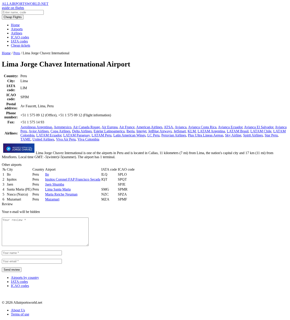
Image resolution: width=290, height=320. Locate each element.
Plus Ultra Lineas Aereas (205, 135)
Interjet (141, 131)
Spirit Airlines (253, 135)
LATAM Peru (101, 135)
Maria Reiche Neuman (61, 194)
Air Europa (110, 127)
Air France (127, 127)
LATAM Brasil (238, 131)
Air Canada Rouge (86, 127)
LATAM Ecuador (48, 135)
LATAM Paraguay (76, 135)
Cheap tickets (20, 45)
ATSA (168, 127)
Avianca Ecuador (230, 127)
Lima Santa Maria (58, 189)
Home (15, 25)
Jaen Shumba (54, 184)
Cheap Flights (13, 17)
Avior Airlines (39, 131)
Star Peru (271, 135)
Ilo (47, 174)
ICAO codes (20, 37)
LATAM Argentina (211, 131)
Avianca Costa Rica (202, 127)
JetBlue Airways (160, 131)
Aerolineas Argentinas (36, 127)
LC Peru (153, 135)
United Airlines (43, 139)
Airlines (16, 33)
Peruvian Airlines (173, 135)
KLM (192, 131)
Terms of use (20, 314)
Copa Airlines (60, 131)
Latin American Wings (129, 135)
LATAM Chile (260, 131)
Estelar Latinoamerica (109, 131)
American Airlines (149, 127)
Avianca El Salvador (258, 127)
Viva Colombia (88, 139)
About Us (18, 310)
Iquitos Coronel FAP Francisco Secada (72, 179)
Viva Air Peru (66, 139)
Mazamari (52, 199)
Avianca (180, 127)
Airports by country (25, 277)
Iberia (130, 131)
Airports (17, 29)
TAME (25, 139)
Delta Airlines (82, 131)
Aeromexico (62, 127)
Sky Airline (233, 135)
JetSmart (180, 131)
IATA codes (19, 41)
